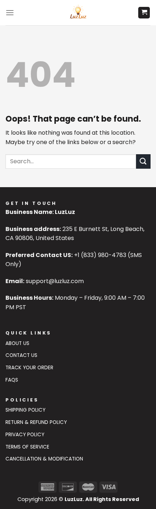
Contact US (21, 355)
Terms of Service (27, 446)
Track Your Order (29, 367)
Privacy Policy (24, 434)
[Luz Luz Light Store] (78, 12)
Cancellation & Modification (44, 458)
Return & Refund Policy (36, 422)
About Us (17, 343)
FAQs (11, 380)
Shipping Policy (25, 410)
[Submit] (143, 161)
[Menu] (9, 12)
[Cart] (144, 13)
